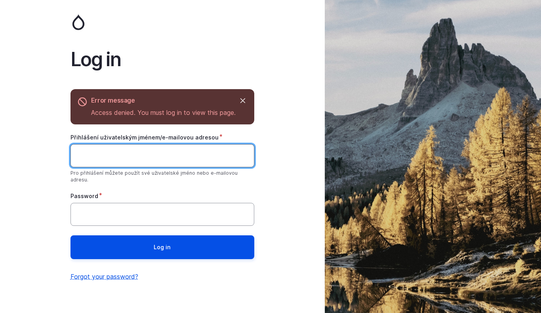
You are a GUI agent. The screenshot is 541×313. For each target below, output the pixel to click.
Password (84, 196)
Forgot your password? (104, 277)
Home (162, 22)
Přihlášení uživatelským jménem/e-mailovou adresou (144, 137)
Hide (243, 100)
